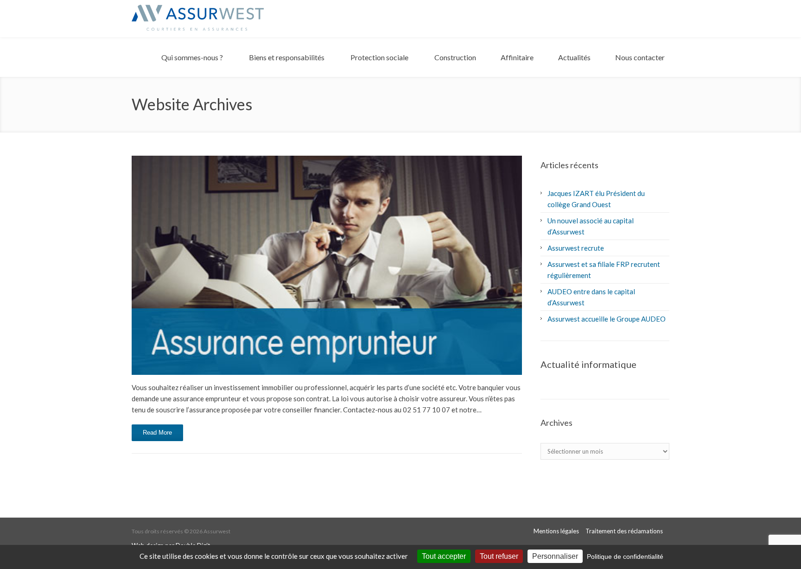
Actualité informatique (588, 364)
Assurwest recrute (575, 248)
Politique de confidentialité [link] (625, 556)
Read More (157, 432)
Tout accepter (444, 556)
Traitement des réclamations (624, 531)
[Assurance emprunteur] (327, 265)
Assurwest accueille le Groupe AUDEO (606, 319)
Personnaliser (555, 556)
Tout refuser (499, 556)
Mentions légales (556, 531)
